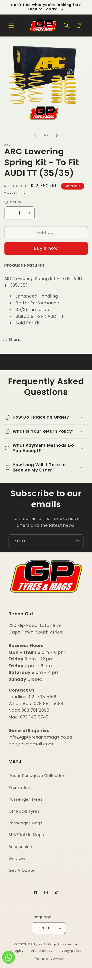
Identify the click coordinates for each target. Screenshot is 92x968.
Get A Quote (22, 870)
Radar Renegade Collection (37, 775)
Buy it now (46, 248)
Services (17, 858)
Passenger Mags (26, 823)
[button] (11, 25)
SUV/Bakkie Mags (26, 834)
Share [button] (15, 339)
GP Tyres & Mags (42, 944)
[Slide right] (57, 135)
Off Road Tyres (24, 811)
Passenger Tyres (26, 799)
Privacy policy (69, 951)
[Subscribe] (77, 540)
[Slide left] (35, 135)
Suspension (20, 846)
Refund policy (40, 951)
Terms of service (48, 958)
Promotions (21, 787)
